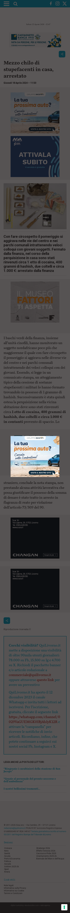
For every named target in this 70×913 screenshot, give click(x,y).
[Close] (59, 436)
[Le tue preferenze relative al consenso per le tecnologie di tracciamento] (64, 907)
